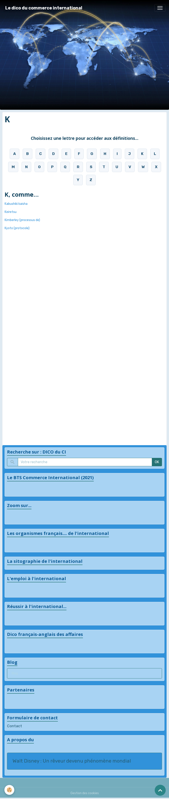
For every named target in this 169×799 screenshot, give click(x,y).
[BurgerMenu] (159, 8)
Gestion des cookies (84, 793)
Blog (15, 673)
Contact (14, 726)
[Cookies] (9, 790)
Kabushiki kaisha (16, 204)
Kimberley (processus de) (22, 220)
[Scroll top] (160, 790)
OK (157, 462)
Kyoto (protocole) (17, 228)
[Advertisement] (22, 298)
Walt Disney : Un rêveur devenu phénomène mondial (72, 761)
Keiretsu (11, 212)
